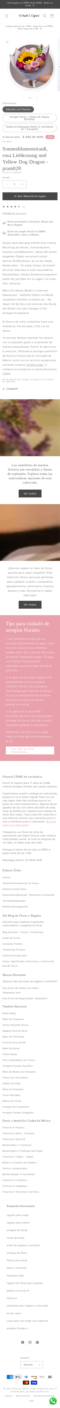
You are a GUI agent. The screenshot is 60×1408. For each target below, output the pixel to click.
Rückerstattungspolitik (15, 906)
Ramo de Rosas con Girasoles (19, 1071)
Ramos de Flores (11, 1101)
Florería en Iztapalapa (14, 1186)
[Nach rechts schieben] (37, 98)
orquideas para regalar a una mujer (27, 1305)
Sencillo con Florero (18, 109)
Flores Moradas (11, 1095)
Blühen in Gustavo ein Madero (19, 1162)
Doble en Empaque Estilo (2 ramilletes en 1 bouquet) (29, 127)
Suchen (6, 877)
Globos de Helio (11, 1083)
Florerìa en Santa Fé (13, 1139)
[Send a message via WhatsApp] (53, 1401)
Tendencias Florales (13, 949)
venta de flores (15, 1237)
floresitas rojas (15, 1275)
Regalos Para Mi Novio (15, 1030)
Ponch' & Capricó (20, 1388)
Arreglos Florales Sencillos (17, 1066)
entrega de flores (17, 1252)
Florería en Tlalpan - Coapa (17, 1156)
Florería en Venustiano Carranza (20, 1191)
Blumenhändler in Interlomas (18, 1174)
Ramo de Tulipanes (13, 1019)
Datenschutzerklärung (44, 1396)
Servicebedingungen (14, 900)
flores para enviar (17, 1260)
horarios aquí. (35, 364)
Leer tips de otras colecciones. (22, 750)
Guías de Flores (11, 938)
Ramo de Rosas (11, 1048)
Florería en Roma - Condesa (18, 1133)
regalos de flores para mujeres (25, 1283)
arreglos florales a (17, 1328)
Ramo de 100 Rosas (13, 1036)
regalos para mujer (18, 1215)
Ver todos (30, 493)
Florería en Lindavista (14, 1180)
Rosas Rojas (9, 1013)
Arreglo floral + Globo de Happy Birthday (30, 118)
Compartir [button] (12, 388)
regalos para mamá (18, 1222)
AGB (32, 1401)
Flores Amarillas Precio (15, 1025)
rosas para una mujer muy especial (27, 1320)
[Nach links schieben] (22, 98)
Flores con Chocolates (15, 1077)
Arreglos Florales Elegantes (18, 1112)
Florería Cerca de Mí (14, 1042)
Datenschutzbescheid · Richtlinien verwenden (28, 895)
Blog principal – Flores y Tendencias (22, 932)
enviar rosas (14, 1313)
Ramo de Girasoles (13, 1089)
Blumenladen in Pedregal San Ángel (22, 1151)
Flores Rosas (9, 1054)
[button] (6, 16)
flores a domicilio (17, 1267)
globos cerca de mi (18, 1290)
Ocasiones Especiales (14, 955)
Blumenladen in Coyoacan (17, 1145)
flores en (12, 1298)
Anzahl (6, 177)
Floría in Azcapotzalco (14, 1168)
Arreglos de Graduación (15, 1106)
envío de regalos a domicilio (23, 1245)
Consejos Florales (12, 943)
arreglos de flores (17, 1230)
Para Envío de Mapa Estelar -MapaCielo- (25, 998)
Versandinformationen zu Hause (20, 883)
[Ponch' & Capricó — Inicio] (29, 16)
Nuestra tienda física (14, 889)
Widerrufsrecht (23, 1396)
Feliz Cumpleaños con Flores (18, 1060)
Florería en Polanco (13, 1127)
